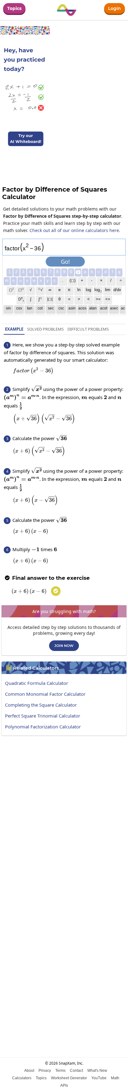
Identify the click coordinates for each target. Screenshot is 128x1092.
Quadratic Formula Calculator (36, 683)
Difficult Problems (88, 329)
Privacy (45, 1070)
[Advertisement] (64, 807)
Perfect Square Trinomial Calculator (42, 716)
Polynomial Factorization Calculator (43, 726)
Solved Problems (45, 329)
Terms (60, 1070)
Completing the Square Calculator (41, 705)
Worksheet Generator (69, 1078)
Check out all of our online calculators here (74, 230)
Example (14, 329)
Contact (76, 1070)
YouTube (99, 1078)
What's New (97, 1070)
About (29, 1070)
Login (114, 8)
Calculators (21, 1078)
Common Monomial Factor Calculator (45, 694)
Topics (14, 8)
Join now (64, 646)
